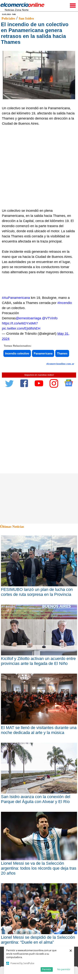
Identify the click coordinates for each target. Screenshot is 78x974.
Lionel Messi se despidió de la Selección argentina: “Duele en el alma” (38, 940)
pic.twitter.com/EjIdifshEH (21, 328)
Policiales (8, 18)
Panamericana (43, 353)
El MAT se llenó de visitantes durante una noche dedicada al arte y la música (38, 730)
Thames (62, 353)
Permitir (46, 969)
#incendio (64, 303)
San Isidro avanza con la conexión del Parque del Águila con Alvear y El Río (35, 799)
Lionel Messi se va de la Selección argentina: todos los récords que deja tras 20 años (38, 868)
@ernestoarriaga (28, 318)
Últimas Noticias (12, 526)
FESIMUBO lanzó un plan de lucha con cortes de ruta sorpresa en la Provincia (37, 592)
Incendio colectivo (17, 353)
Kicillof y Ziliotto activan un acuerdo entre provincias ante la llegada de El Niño (38, 661)
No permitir (63, 969)
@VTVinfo (50, 318)
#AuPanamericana (16, 298)
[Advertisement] (39, 167)
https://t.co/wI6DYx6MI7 (20, 323)
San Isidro (26, 18)
